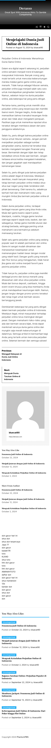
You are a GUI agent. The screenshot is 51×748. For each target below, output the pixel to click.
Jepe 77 (5, 545)
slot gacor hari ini (9, 535)
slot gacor (6, 547)
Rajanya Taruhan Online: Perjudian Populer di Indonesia (24, 677)
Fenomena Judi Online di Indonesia (17, 454)
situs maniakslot (9, 581)
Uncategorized (9, 622)
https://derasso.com (15, 437)
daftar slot (6, 575)
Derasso (25, 8)
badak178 (6, 551)
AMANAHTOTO (8, 572)
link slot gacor (8, 562)
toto (4, 553)
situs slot (6, 538)
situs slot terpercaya (11, 541)
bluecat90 (38, 47)
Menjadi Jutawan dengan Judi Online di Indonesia (23, 463)
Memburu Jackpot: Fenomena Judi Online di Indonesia (23, 694)
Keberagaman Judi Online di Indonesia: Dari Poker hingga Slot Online (23, 712)
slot (3, 598)
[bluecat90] (25, 410)
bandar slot (7, 587)
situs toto (6, 560)
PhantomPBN (22, 737)
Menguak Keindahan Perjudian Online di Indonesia (24, 473)
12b (3, 583)
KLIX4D (5, 556)
